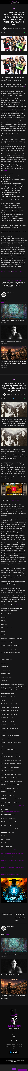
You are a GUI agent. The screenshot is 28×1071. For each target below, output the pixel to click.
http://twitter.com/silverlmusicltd (9, 871)
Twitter (20, 272)
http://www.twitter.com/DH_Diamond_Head (11, 857)
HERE (16, 585)
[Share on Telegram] (18, 32)
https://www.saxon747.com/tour (17, 806)
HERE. (5, 170)
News (14, 8)
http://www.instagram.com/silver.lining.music (11, 874)
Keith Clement (9, 28)
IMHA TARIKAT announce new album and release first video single (20, 284)
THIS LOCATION (15, 501)
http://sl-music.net (5, 864)
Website (3, 272)
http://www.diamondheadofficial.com (10, 850)
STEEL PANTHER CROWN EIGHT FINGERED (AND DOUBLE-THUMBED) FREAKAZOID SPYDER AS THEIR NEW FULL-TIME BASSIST (20, 916)
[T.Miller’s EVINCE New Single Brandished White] (14, 311)
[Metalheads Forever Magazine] (14, 2)
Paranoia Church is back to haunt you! (11, 341)
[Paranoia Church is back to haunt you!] (14, 332)
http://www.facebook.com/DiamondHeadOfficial (12, 853)
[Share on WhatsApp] (24, 32)
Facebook (9, 272)
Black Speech (14, 1061)
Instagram (14, 272)
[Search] (26, 2)
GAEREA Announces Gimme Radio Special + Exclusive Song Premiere (7, 914)
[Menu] (2, 2)
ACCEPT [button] (14, 1069)
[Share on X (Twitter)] (13, 32)
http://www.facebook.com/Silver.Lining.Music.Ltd (12, 867)
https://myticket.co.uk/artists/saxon (12, 811)
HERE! (5, 233)
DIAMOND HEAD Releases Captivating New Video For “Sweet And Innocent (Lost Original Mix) (7, 284)
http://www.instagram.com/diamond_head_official (13, 860)
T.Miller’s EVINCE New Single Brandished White (13, 320)
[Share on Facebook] (8, 32)
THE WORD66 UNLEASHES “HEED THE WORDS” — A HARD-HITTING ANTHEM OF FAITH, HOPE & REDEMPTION (13, 363)
